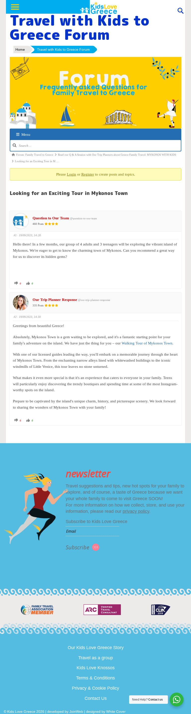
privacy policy (136, 511)
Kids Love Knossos (96, 667)
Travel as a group (95, 657)
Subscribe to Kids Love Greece (96, 521)
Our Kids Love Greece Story (96, 647)
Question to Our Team (51, 218)
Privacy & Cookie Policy (95, 688)
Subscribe (77, 547)
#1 (15, 235)
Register (87, 174)
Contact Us (96, 698)
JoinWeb (76, 712)
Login (71, 174)
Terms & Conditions (95, 677)
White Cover (116, 712)
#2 (15, 316)
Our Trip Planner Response (55, 300)
